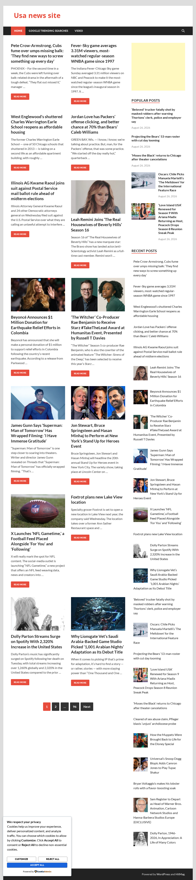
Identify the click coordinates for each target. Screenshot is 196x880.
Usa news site (37, 15)
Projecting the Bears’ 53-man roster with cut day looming (155, 138)
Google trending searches (48, 30)
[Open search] (183, 31)
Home (18, 30)
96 (74, 706)
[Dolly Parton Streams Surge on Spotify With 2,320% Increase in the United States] (38, 614)
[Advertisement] (158, 67)
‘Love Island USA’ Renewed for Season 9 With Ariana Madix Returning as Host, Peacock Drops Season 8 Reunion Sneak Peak (170, 219)
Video (79, 30)
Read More (18, 95)
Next (86, 706)
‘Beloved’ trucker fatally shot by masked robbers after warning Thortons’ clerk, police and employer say (156, 115)
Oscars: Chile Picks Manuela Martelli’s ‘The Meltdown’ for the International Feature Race (171, 182)
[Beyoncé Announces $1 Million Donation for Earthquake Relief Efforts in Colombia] (38, 294)
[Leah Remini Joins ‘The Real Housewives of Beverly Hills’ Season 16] (98, 197)
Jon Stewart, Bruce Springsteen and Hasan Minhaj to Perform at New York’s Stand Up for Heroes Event (95, 435)
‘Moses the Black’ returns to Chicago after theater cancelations (156, 157)
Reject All (52, 859)
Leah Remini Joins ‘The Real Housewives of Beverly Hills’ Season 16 (96, 224)
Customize (21, 859)
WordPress (163, 874)
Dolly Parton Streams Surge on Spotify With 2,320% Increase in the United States (36, 641)
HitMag (180, 874)
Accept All (37, 865)
